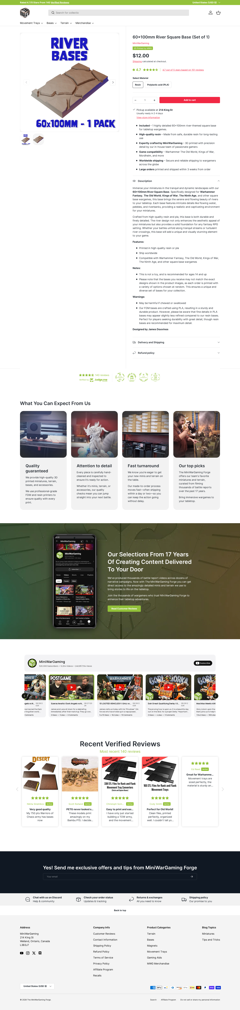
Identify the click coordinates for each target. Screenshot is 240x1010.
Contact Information (105, 939)
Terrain (64, 23)
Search (153, 1000)
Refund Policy (101, 951)
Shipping (137, 61)
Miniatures (208, 933)
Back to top (120, 910)
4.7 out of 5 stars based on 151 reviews (183, 69)
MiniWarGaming (141, 43)
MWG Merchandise (158, 963)
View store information (148, 117)
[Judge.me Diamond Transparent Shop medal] (120, 377)
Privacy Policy (101, 963)
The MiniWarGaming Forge (39, 1000)
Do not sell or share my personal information (200, 1000)
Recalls (97, 975)
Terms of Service (103, 957)
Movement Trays (30, 23)
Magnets (152, 945)
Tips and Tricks (211, 939)
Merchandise (83, 23)
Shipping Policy (102, 945)
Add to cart (190, 100)
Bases (50, 23)
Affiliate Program (103, 969)
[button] (218, 13)
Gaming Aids (154, 957)
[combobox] (118, 13)
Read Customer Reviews (124, 608)
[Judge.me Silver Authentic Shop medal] (143, 377)
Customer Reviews (104, 933)
